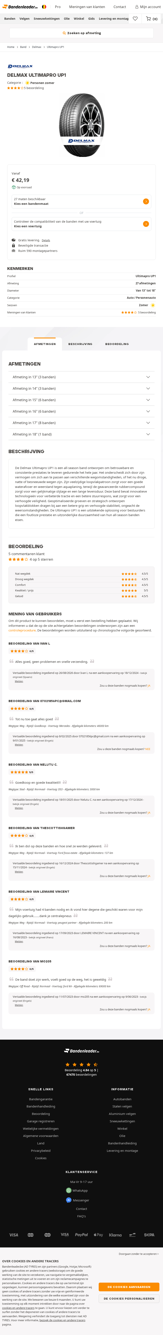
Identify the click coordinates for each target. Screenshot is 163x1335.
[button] (40, 740)
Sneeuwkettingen (47, 19)
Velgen (25, 19)
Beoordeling (117, 344)
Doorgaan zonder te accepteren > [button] (139, 1254)
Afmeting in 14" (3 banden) (34, 388)
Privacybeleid (41, 1150)
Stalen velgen (122, 1106)
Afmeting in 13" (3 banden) (34, 377)
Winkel (79, 19)
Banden (9, 19)
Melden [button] (19, 681)
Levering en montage (114, 19)
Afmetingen (45, 344)
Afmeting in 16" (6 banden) (34, 411)
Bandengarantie (40, 1099)
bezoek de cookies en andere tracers (62, 1320)
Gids (91, 19)
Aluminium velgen (122, 1114)
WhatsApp (80, 1190)
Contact (120, 6)
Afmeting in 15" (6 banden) (34, 400)
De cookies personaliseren (129, 1298)
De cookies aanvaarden (129, 1287)
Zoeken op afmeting (83, 33)
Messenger (81, 1200)
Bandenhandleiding (41, 1106)
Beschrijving (80, 344)
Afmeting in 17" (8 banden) (34, 422)
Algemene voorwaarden (40, 1136)
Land (40, 1143)
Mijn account (150, 6)
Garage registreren (41, 1121)
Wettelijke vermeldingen (41, 1128)
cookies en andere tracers (18, 1308)
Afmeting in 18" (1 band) (32, 434)
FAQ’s (81, 1216)
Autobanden (122, 1099)
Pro (58, 6)
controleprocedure (22, 630)
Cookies (40, 1158)
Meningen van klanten (87, 6)
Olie (67, 19)
